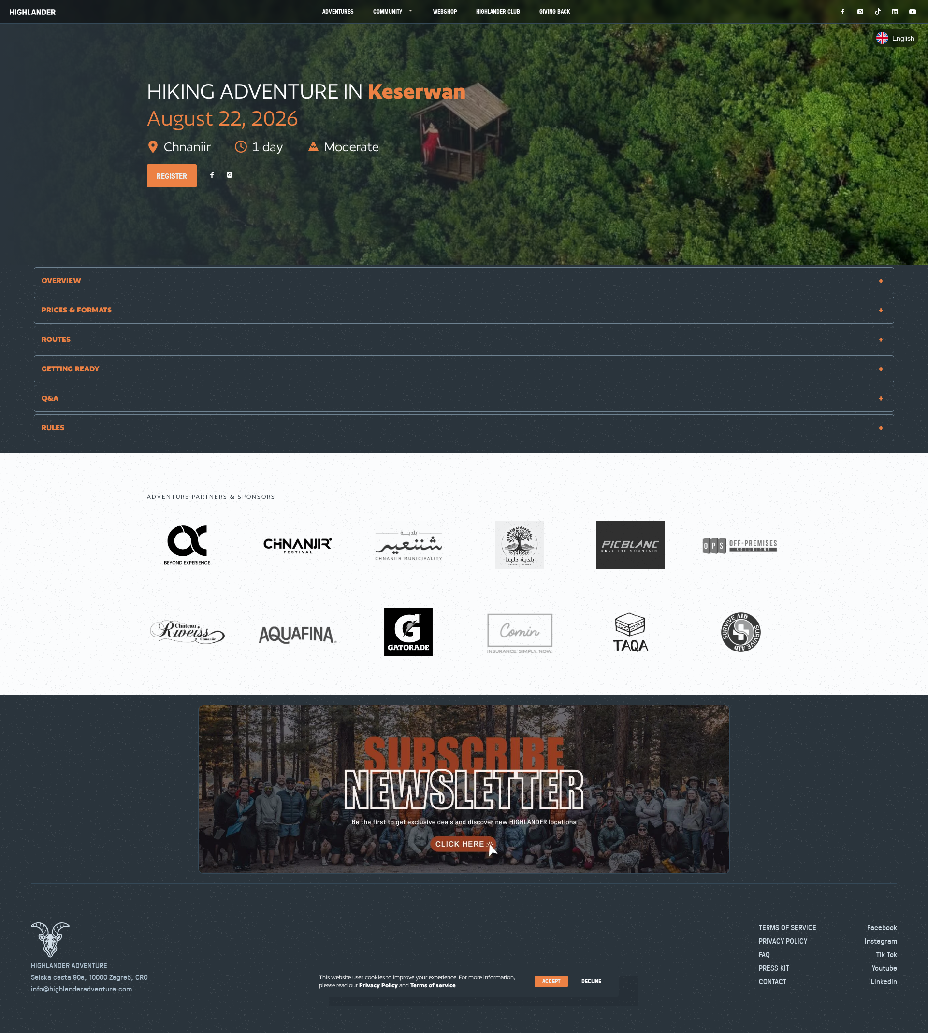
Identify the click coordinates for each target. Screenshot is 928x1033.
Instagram (881, 941)
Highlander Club (498, 11)
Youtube (884, 968)
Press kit (774, 968)
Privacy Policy (783, 941)
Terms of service (433, 985)
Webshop (445, 11)
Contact (772, 981)
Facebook (882, 927)
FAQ (764, 954)
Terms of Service (787, 927)
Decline (591, 981)
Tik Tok (886, 954)
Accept (551, 981)
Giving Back (554, 11)
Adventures (338, 11)
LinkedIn (884, 981)
